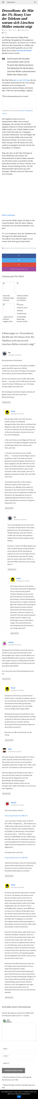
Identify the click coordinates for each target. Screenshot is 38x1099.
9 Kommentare (24, 30)
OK (19, 1096)
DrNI (10, 749)
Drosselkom (8, 248)
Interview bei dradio (24, 50)
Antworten (7, 402)
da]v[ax (11, 642)
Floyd (13, 411)
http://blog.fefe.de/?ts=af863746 (16, 858)
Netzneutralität (24, 248)
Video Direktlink (8, 215)
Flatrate (16, 248)
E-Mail (6, 1056)
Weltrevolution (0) (20, 269)
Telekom (33, 248)
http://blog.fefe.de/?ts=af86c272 (16, 816)
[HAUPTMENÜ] (3, 2)
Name (5, 1049)
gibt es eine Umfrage (22, 80)
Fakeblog (11, 2)
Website (6, 1063)
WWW (5, 33)
